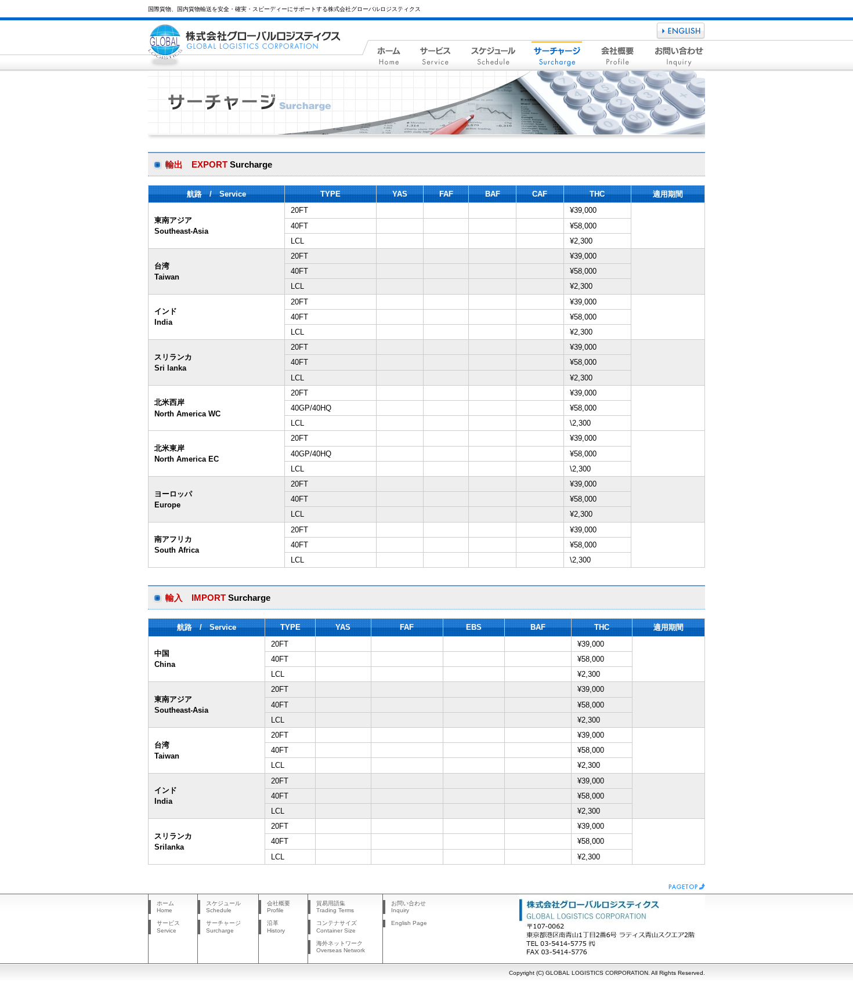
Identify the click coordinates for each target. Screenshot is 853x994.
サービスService (168, 926)
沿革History (276, 926)
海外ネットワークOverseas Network (340, 946)
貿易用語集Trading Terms (335, 906)
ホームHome (165, 906)
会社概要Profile (278, 906)
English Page (409, 923)
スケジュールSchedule (223, 906)
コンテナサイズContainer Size (336, 926)
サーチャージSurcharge (223, 926)
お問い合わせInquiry (408, 906)
